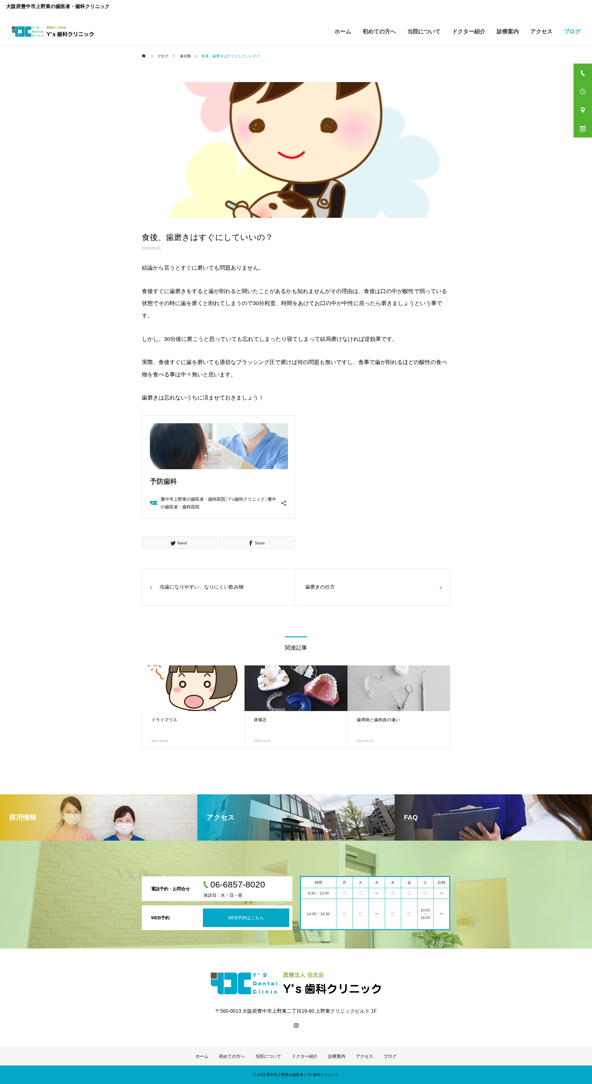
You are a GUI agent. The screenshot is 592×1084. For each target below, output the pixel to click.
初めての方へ (379, 31)
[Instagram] (296, 1025)
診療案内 (508, 31)
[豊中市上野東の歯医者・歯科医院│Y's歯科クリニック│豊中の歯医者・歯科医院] (52, 31)
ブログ (572, 31)
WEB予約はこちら (246, 917)
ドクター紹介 (468, 31)
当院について (424, 31)
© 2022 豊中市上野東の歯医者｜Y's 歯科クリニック (296, 1075)
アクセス (541, 31)
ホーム (343, 31)
